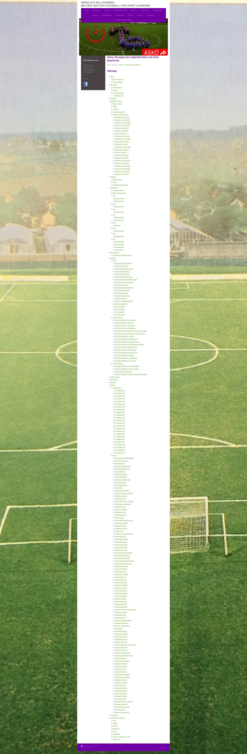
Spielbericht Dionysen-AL (122, 555)
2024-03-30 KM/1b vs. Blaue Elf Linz (126, 352)
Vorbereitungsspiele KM (122, 707)
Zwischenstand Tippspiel (122, 674)
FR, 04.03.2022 (119, 309)
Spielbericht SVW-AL (121, 593)
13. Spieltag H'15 (120, 428)
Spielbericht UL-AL (120, 536)
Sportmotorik (119, 628)
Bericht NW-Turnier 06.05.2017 (124, 501)
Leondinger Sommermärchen (124, 493)
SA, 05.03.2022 (119, 312)
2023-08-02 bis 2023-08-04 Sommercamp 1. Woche (131, 331)
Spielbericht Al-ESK (121, 599)
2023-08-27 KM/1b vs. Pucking (124, 336)
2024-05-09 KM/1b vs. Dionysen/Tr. (126, 360)
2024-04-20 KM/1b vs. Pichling (124, 355)
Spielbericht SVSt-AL (121, 639)
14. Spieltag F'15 (120, 452)
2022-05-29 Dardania (121, 293)
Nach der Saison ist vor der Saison (125, 645)
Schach (115, 726)
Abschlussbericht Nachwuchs (124, 655)
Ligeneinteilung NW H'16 (122, 558)
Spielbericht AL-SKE (121, 496)
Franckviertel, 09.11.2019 (122, 147)
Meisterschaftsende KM (122, 661)
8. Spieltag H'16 (120, 409)
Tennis (115, 731)
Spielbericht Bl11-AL (121, 580)
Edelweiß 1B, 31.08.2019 (122, 122)
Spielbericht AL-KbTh (121, 566)
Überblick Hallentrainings (122, 469)
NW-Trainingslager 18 (121, 461)
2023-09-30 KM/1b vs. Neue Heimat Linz (127, 342)
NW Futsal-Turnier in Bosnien (124, 701)
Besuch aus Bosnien (121, 612)
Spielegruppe (115, 252)
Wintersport (116, 739)
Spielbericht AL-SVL (121, 696)
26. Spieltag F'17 (120, 393)
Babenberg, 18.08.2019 (122, 117)
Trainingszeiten (119, 247)
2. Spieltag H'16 (120, 420)
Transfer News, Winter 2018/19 (124, 458)
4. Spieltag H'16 (120, 415)
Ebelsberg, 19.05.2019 (122, 174)
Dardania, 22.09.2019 (121, 131)
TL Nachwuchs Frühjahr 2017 (124, 534)
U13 (114, 209)
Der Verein (114, 85)
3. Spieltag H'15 (120, 439)
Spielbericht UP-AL (120, 525)
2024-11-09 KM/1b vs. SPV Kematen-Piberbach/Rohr (131, 374)
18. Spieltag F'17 (120, 404)
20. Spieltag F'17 (120, 401)
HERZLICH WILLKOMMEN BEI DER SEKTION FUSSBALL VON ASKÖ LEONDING (115, 4)
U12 (114, 214)
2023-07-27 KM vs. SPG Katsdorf (125, 328)
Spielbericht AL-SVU (121, 680)
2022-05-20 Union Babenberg (124, 287)
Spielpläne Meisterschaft (120, 114)
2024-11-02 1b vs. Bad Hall (123, 371)
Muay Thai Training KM (122, 712)
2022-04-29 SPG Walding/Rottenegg (126, 279)
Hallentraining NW (120, 615)
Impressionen (119, 250)
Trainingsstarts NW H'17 (122, 490)
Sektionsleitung (117, 87)
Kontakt (113, 382)
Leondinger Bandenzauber (123, 620)
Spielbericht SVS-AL (121, 666)
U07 (114, 239)
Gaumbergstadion (118, 93)
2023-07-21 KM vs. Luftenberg (124, 323)
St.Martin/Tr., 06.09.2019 (122, 125)
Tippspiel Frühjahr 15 (121, 704)
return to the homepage (132, 64)
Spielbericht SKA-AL (121, 590)
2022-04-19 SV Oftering (122, 274)
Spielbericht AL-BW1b (121, 574)
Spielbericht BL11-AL (121, 542)
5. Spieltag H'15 (120, 436)
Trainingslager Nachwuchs (123, 504)
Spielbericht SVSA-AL (121, 634)
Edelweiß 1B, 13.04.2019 (122, 160)
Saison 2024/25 (117, 363)
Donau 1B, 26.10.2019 (122, 141)
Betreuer (117, 225)
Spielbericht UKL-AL (121, 672)
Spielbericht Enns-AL (121, 650)
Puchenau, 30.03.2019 (122, 155)
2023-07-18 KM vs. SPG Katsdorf (125, 320)
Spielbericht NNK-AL (121, 682)
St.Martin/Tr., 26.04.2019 (122, 166)
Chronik (115, 90)
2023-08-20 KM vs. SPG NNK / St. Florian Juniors (130, 333)
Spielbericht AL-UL (120, 507)
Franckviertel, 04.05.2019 (123, 168)
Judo (114, 720)
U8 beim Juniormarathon (122, 677)
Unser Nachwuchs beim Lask (124, 520)
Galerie (113, 258)
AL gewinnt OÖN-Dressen (123, 653)
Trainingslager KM (120, 699)
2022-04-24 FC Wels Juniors (123, 277)
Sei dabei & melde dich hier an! (122, 255)
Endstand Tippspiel (120, 658)
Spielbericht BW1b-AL (121, 623)
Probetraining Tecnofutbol (123, 466)
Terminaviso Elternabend (122, 480)
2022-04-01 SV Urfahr (121, 266)
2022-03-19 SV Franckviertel (123, 263)
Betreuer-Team (117, 104)
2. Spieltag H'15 (120, 442)
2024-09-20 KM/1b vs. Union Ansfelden (127, 366)
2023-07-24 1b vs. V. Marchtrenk (125, 325)
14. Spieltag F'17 (120, 406)
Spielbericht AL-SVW (121, 547)
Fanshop (113, 98)
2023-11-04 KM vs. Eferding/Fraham (126, 347)
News (112, 76)
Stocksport (116, 728)
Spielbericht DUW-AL (121, 585)
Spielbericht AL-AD (120, 515)
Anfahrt (113, 385)
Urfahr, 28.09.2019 (120, 133)
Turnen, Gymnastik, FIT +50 (121, 736)
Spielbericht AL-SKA (121, 642)
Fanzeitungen (117, 388)
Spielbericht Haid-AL (121, 693)
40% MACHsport (120, 463)
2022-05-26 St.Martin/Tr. (122, 290)
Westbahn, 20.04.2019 (122, 163)
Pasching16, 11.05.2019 (122, 171)
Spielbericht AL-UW (121, 636)
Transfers (116, 109)
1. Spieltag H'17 (120, 390)
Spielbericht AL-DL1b (121, 523)
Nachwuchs (114, 187)
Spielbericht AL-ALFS (121, 539)
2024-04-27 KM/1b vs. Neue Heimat (126, 358)
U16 (114, 195)
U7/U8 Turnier (119, 531)
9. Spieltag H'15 (120, 431)
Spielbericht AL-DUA (121, 544)
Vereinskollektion (118, 82)
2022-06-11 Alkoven (121, 298)
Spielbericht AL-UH (120, 571)
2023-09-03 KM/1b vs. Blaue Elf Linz (126, 339)
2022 (114, 260)
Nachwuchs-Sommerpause (123, 563)
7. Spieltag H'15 (120, 434)
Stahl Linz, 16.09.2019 (122, 128)
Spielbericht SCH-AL (121, 474)
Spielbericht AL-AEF (121, 550)
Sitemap (94, 746)
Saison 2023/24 (117, 317)
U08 (114, 233)
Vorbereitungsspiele (119, 112)
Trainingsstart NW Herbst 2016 (124, 561)
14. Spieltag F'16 (120, 425)
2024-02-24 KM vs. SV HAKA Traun (126, 350)
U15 (114, 204)
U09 (114, 228)
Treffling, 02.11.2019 (121, 144)
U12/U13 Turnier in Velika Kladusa (125, 609)
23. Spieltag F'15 (120, 444)
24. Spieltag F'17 (120, 396)
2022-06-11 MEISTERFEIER (123, 301)
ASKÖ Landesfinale (121, 601)
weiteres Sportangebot (118, 718)
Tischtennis (116, 734)
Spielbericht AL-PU (120, 669)
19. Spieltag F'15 (120, 447)
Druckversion (87, 746)
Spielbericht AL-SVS (121, 588)
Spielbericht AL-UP (120, 498)
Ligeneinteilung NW (121, 485)
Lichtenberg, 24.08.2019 (122, 120)
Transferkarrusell (120, 709)
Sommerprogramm (120, 482)
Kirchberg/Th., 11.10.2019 (123, 139)
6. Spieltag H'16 (120, 412)
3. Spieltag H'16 (120, 417)
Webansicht (162, 748)
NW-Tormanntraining (119, 193)
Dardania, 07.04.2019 (121, 158)
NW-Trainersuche (118, 79)
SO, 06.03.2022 (120, 315)
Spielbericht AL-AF (120, 685)
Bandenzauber (115, 377)
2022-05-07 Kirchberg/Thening (124, 282)
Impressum (114, 715)
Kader (115, 106)
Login (164, 746)
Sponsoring (114, 379)
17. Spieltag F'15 (120, 450)
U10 (114, 223)
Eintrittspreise (119, 95)
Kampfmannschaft (116, 101)
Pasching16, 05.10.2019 (122, 136)
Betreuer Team (119, 198)
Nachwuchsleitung (118, 190)
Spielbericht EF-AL (120, 512)
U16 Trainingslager (120, 596)
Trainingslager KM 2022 (120, 304)
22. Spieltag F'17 (120, 398)
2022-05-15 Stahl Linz (121, 285)
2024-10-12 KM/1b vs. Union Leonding (127, 369)
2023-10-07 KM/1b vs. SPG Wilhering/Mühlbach (129, 344)
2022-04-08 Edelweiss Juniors (124, 269)
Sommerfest (118, 488)
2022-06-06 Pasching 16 (122, 296)
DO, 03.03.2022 (120, 306)
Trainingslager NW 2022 (122, 271)
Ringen (115, 723)
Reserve (113, 177)
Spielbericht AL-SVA (121, 528)
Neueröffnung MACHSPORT (123, 553)
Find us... (86, 79)
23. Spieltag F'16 (120, 423)
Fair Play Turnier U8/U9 (122, 626)
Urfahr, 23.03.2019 (120, 152)
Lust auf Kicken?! (120, 471)
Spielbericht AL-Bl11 (121, 477)
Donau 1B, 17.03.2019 (122, 150)
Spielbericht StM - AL (121, 690)
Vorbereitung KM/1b (121, 607)
